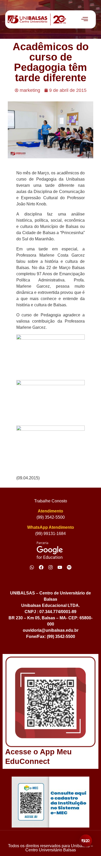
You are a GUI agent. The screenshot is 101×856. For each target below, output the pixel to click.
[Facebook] (41, 567)
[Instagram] (50, 567)
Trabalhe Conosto (50, 501)
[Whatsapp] (32, 567)
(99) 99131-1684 (50, 533)
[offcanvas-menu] (84, 19)
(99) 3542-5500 (51, 517)
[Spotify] (69, 567)
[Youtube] (59, 567)
